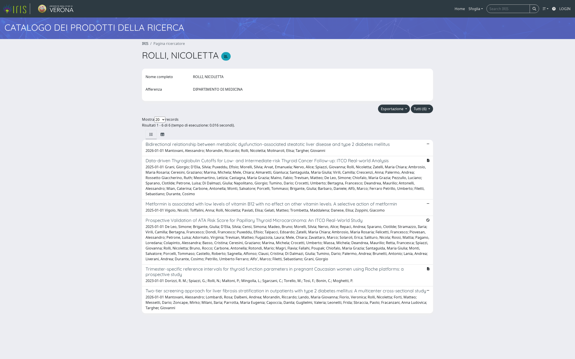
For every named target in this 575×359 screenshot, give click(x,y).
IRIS (145, 43)
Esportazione (392, 108)
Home (460, 8)
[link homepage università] (56, 8)
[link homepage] (16, 8)
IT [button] (544, 8)
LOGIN (565, 8)
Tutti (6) (420, 108)
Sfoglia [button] (474, 8)
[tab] (151, 134)
